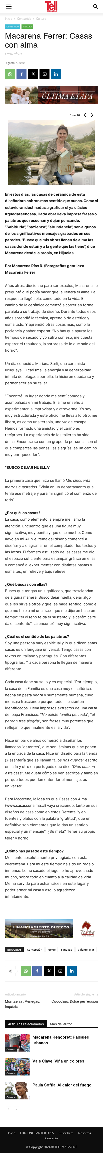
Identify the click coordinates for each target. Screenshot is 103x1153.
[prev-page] (8, 1109)
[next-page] (16, 1109)
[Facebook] (21, 74)
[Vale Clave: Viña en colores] (17, 1066)
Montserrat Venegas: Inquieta (22, 1004)
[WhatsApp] (10, 74)
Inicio (8, 18)
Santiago (66, 949)
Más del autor (61, 1024)
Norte (52, 949)
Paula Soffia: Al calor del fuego (62, 1084)
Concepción (34, 949)
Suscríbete (66, 1133)
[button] (96, 6)
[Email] (45, 74)
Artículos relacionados (26, 1024)
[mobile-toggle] (8, 6)
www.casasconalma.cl (25, 805)
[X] (33, 74)
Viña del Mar (86, 949)
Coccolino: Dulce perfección (75, 1001)
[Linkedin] (56, 74)
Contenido (24, 18)
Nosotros (84, 1133)
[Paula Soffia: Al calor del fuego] (17, 1090)
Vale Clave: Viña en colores (58, 1061)
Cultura (41, 18)
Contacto (51, 1138)
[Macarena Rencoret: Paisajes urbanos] (17, 1043)
